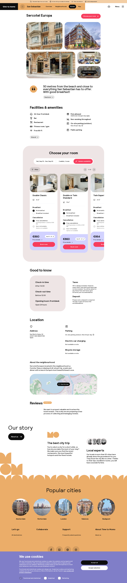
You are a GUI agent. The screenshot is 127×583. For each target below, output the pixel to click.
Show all (33, 137)
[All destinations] (22, 6)
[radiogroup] (44, 212)
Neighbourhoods (61, 6)
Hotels (72, 6)
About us (14, 437)
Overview (49, 6)
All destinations (17, 535)
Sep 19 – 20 (49, 236)
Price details (36, 240)
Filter (36, 169)
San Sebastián (34, 6)
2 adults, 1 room (64, 161)
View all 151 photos (88, 72)
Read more (48, 97)
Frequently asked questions (71, 535)
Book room (44, 244)
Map (79, 6)
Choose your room (89, 16)
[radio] (34, 211)
